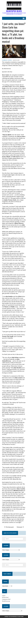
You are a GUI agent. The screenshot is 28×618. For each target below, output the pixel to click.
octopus (9, 60)
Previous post (10, 527)
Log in (3, 595)
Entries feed (5, 597)
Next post (19, 527)
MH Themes (21, 616)
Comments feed (6, 599)
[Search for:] (14, 538)
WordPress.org (6, 601)
